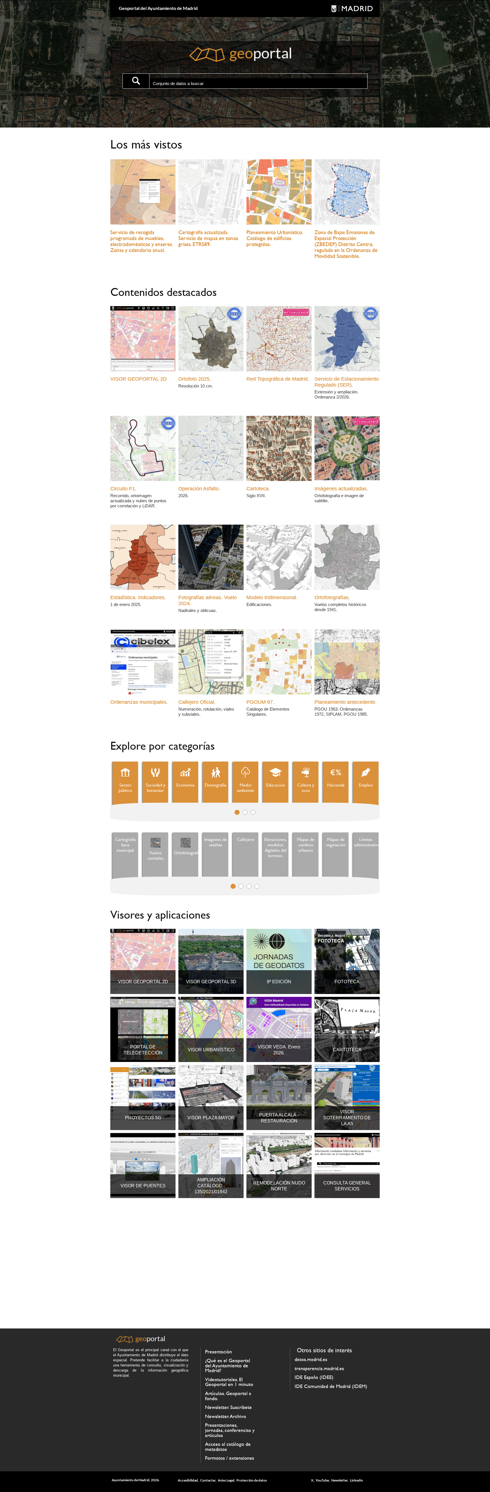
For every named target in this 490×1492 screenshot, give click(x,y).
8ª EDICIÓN (279, 981)
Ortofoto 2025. (194, 379)
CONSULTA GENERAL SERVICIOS (347, 1186)
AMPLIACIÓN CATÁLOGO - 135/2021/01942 (211, 1185)
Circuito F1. (123, 488)
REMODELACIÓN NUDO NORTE (279, 1186)
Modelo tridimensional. (271, 597)
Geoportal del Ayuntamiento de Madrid (158, 8)
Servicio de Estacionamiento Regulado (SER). (346, 382)
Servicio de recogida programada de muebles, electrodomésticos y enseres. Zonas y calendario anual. (141, 241)
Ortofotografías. (332, 597)
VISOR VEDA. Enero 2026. (279, 1049)
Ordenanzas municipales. (139, 702)
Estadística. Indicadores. (138, 597)
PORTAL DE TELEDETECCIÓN (143, 1049)
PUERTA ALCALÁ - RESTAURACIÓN (279, 1117)
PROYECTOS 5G (143, 1117)
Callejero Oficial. (197, 702)
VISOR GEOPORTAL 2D (138, 379)
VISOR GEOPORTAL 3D (211, 981)
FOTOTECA (347, 981)
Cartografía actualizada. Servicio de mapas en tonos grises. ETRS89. (208, 238)
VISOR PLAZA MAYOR (211, 1117)
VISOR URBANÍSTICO (211, 1049)
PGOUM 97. (260, 702)
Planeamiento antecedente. (345, 702)
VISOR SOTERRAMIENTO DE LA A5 (347, 1117)
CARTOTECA (347, 1049)
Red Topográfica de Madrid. (277, 379)
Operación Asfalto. (199, 488)
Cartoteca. (258, 488)
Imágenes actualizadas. (341, 488)
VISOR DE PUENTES (143, 1185)
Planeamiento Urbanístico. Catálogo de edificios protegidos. (274, 238)
